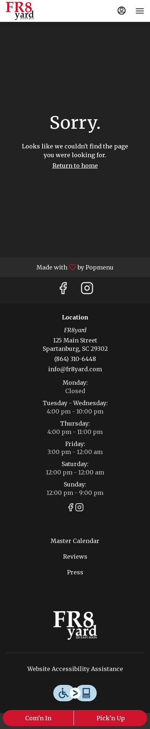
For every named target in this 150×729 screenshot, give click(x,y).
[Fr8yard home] (38, 11)
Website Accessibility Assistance (75, 668)
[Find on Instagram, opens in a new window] (87, 290)
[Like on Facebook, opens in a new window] (63, 290)
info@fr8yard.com (75, 369)
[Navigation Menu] (140, 11)
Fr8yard (75, 625)
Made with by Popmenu (59, 267)
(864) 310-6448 (75, 358)
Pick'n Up (110, 718)
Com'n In (38, 718)
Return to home (75, 165)
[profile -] (121, 10)
